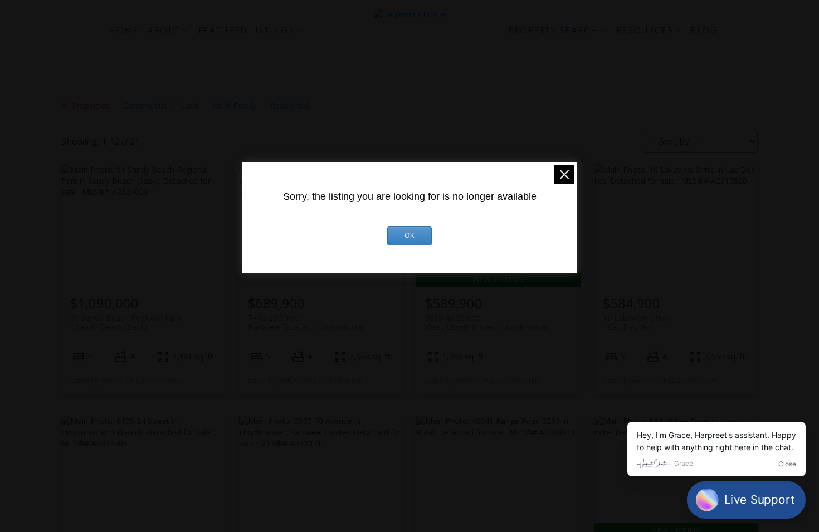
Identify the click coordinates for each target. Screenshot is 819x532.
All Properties (85, 105)
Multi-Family (234, 105)
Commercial (145, 105)
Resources (645, 31)
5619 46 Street (487, 322)
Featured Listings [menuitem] (246, 31)
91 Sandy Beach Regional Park (125, 322)
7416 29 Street (306, 322)
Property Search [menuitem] (553, 31)
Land (189, 105)
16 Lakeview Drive (636, 322)
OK (409, 236)
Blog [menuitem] (704, 31)
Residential (289, 105)
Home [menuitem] (123, 31)
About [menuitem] (164, 31)
